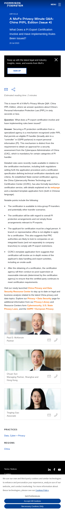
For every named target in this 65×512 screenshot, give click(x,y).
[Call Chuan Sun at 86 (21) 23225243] (56, 376)
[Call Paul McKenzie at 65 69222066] (56, 340)
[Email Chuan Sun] (49, 376)
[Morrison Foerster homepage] (14, 4)
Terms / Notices (10, 469)
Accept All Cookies (32, 501)
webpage (55, 187)
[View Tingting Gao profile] (32, 404)
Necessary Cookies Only (32, 506)
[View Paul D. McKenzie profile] (32, 329)
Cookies (7, 474)
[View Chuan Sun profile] (32, 366)
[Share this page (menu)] (13, 90)
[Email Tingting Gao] (49, 415)
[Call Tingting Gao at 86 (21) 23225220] (56, 415)
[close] (56, 60)
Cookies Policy (42, 490)
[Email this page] (6, 90)
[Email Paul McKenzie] (49, 340)
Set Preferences (32, 495)
